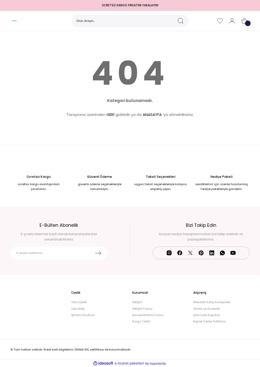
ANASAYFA (152, 114)
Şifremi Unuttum (83, 315)
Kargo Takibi (141, 321)
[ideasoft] (103, 363)
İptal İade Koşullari (206, 315)
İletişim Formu (142, 309)
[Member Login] (232, 21)
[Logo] (14, 21)
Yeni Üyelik (79, 302)
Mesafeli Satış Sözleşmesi (212, 302)
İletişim (137, 302)
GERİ (110, 114)
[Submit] (98, 253)
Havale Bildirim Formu (148, 315)
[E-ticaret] (129, 363)
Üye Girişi (78, 309)
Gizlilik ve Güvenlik (206, 309)
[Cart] (244, 21)
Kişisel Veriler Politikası (209, 321)
